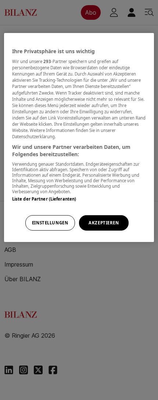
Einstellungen (50, 222)
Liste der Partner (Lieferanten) (44, 199)
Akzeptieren (104, 222)
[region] (79, 137)
